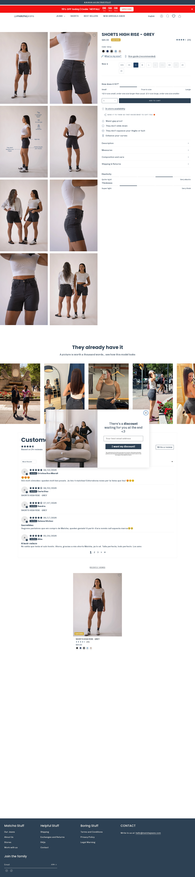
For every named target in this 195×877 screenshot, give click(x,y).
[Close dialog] (146, 413)
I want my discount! (123, 446)
